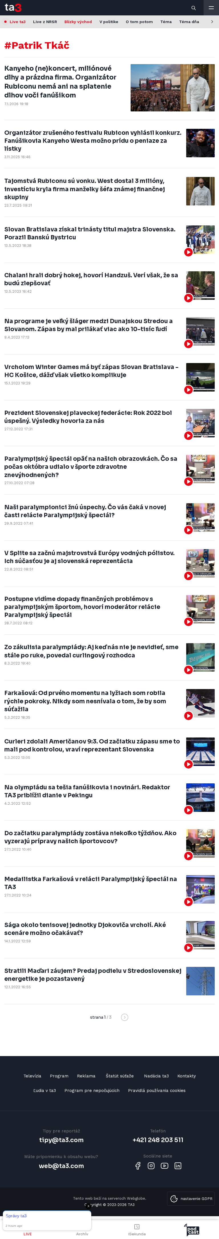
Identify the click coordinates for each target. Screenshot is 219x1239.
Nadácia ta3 (156, 1076)
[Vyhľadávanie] (194, 8)
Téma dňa (189, 21)
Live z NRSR (45, 21)
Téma (166, 21)
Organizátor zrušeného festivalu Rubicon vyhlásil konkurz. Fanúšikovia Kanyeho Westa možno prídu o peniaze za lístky (92, 141)
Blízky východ (78, 21)
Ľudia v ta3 (44, 1090)
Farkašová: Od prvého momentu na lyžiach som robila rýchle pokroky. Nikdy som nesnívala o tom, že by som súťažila (85, 701)
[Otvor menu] (211, 7)
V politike (109, 21)
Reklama (86, 1076)
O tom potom (139, 21)
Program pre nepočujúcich (91, 1090)
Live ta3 (18, 21)
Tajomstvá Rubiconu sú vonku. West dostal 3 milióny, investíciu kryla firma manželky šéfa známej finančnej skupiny (84, 189)
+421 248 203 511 (158, 1140)
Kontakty (186, 1076)
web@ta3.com (61, 1166)
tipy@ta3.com (61, 1140)
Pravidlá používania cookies (157, 1090)
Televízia (32, 1076)
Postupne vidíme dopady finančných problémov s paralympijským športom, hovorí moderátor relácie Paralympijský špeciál (82, 607)
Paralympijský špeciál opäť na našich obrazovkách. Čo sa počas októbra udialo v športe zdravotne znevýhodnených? (90, 467)
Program (59, 1076)
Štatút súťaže (120, 1076)
